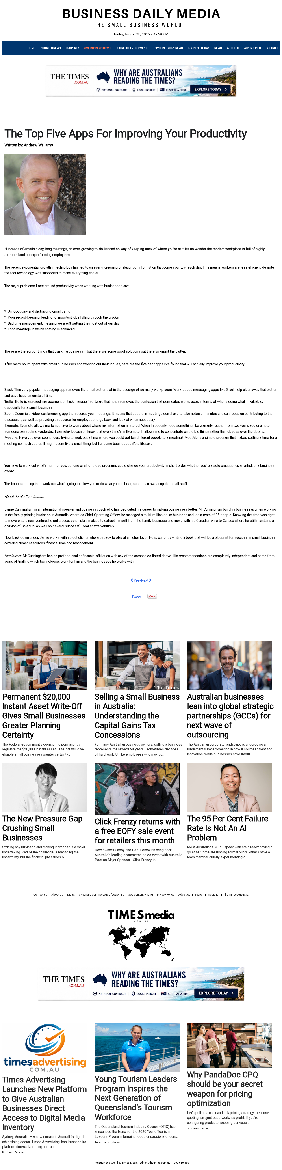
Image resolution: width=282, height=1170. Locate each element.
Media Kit (213, 894)
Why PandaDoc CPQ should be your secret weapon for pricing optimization (225, 1089)
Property (72, 48)
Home (31, 48)
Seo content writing (140, 894)
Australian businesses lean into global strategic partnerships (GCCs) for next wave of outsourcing (230, 716)
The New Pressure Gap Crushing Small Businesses (42, 828)
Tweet (136, 597)
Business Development (131, 48)
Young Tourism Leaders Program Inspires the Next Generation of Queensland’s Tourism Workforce (136, 1098)
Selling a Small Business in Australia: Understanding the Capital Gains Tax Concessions (137, 716)
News (218, 48)
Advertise (184, 894)
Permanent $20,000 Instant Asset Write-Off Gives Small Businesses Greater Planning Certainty (43, 716)
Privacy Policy (165, 894)
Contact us (40, 894)
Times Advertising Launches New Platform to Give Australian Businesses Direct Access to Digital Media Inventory (44, 1103)
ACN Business (253, 48)
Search (272, 48)
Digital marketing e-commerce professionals (95, 894)
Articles (233, 48)
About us (57, 894)
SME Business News (97, 48)
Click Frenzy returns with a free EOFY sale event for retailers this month (137, 831)
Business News (51, 48)
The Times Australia (236, 894)
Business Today (198, 48)
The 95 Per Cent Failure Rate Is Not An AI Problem (227, 828)
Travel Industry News (167, 48)
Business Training (13, 1152)
